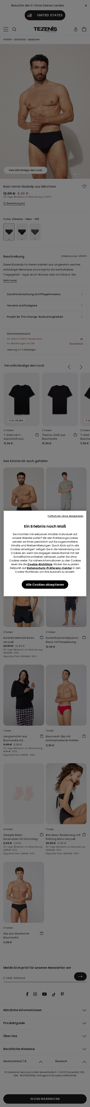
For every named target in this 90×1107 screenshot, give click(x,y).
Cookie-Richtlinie (39, 564)
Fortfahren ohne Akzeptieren (65, 516)
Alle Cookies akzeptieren (45, 585)
